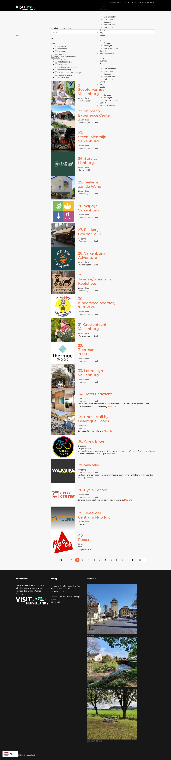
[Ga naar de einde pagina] (133, 560)
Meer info (112, 406)
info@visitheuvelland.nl (145, 2)
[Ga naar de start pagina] (61, 560)
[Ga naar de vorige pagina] (66, 560)
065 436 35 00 (128, 2)
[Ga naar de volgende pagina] (128, 560)
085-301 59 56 (116, 2)
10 (122, 560)
